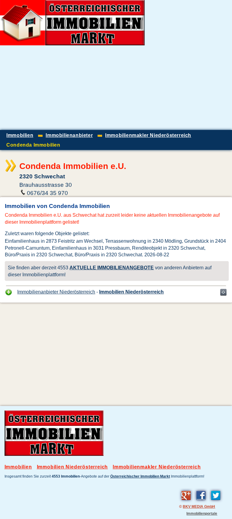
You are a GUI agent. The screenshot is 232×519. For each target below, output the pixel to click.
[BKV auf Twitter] (216, 501)
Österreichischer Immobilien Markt (140, 476)
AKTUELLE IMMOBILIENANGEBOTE (111, 267)
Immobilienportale (201, 513)
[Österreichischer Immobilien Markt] (54, 454)
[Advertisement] (161, 87)
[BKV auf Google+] (186, 501)
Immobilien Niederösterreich (131, 291)
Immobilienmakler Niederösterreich (157, 466)
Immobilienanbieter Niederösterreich (56, 291)
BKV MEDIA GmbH (199, 506)
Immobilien (18, 466)
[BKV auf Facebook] (201, 501)
